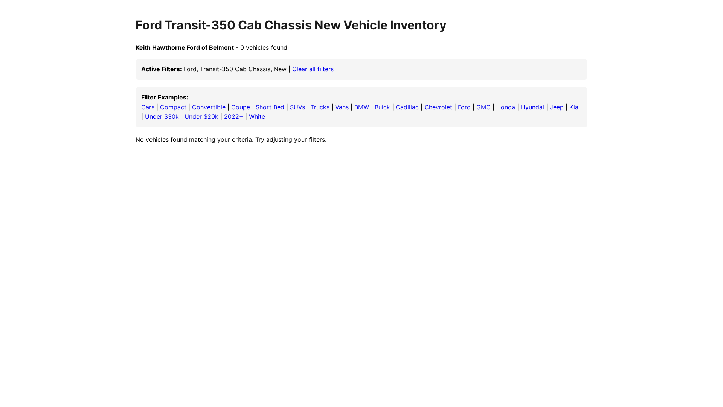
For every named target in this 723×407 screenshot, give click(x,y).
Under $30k (162, 116)
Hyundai (532, 107)
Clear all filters (313, 69)
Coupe (240, 107)
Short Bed (270, 107)
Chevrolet (438, 107)
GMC (483, 107)
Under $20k (201, 116)
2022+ (233, 116)
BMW (361, 107)
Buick (382, 107)
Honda (505, 107)
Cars (147, 107)
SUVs (297, 107)
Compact (173, 107)
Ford (464, 107)
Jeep (557, 107)
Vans (342, 107)
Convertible (209, 107)
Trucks (320, 107)
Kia (573, 107)
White (257, 116)
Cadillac (407, 107)
